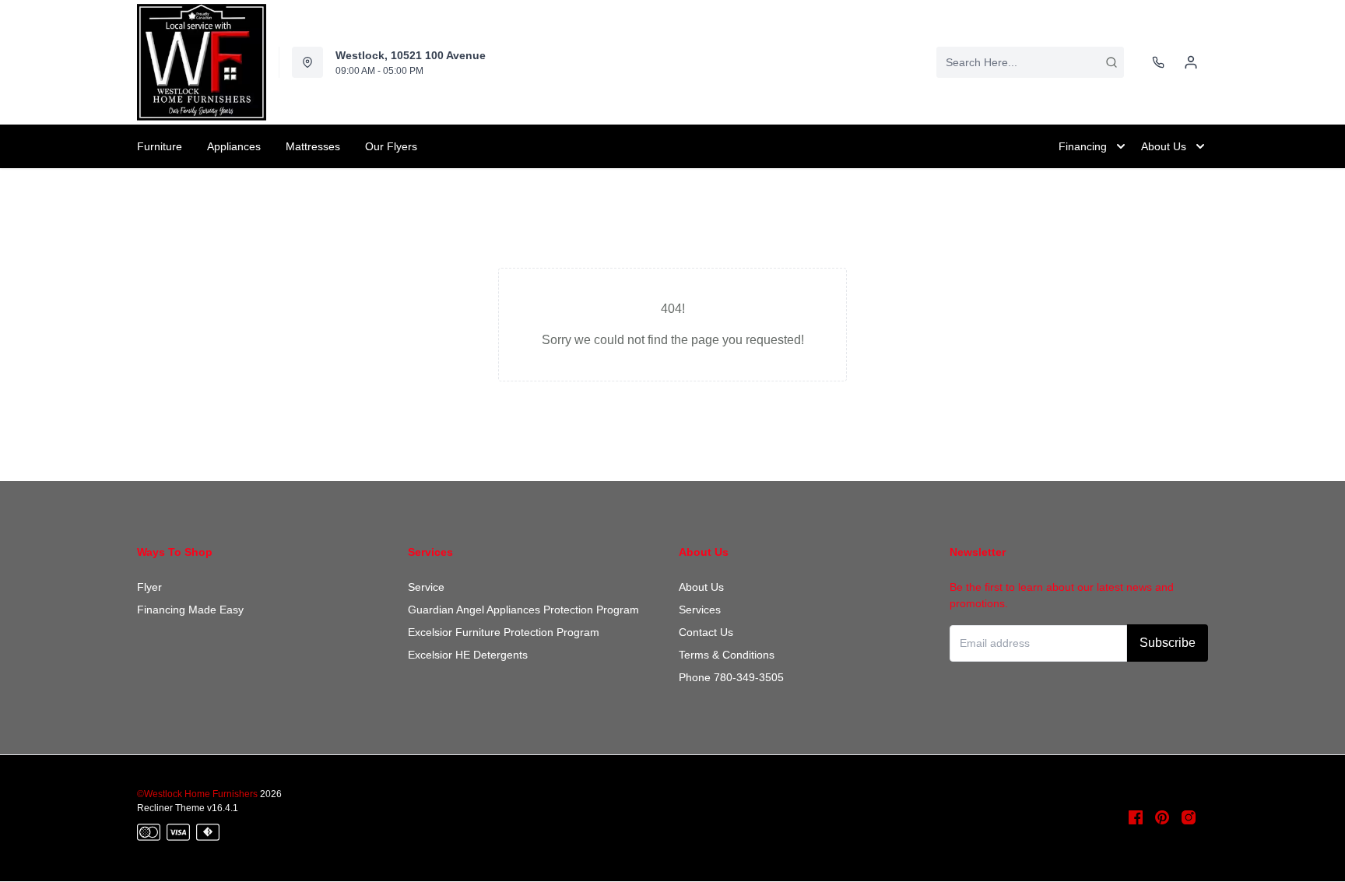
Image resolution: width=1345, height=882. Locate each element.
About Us (701, 587)
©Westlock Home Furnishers (197, 794)
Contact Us (706, 632)
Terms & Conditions (726, 654)
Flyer (149, 587)
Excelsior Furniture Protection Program (503, 632)
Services (700, 609)
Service (426, 587)
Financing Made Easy (190, 609)
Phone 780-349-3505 (731, 677)
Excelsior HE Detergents (468, 654)
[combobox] (1030, 62)
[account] (1191, 62)
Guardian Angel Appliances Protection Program (523, 609)
